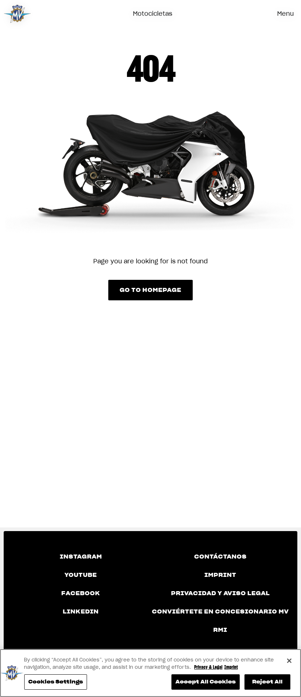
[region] (150, 673)
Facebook (80, 593)
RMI (220, 630)
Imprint (220, 575)
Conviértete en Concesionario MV (220, 611)
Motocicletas (152, 13)
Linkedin (81, 611)
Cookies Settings (55, 682)
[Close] (289, 661)
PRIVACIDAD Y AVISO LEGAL (220, 593)
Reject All (267, 682)
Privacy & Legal (208, 667)
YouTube (81, 575)
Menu (285, 13)
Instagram (81, 556)
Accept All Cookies (205, 682)
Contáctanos (220, 556)
